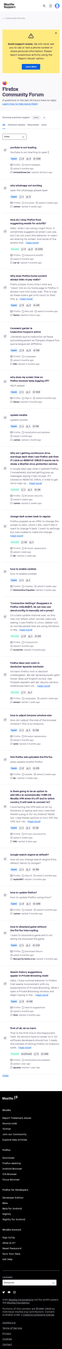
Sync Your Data (11, 1253)
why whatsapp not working (26, 185)
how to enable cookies (23, 569)
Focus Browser (11, 1179)
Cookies (29, 586)
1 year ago (35, 1067)
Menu (50, 5)
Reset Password (11, 1248)
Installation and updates (37, 432)
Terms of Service (12, 1328)
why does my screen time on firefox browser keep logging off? (29, 379)
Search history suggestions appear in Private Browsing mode (29, 974)
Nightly (6, 1214)
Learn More (31, 66)
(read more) (32, 242)
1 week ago (30, 556)
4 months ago (35, 263)
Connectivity (31, 642)
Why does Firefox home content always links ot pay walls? (28, 278)
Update (28, 774)
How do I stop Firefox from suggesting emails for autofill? (28, 221)
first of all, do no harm (23, 1028)
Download (8, 1157)
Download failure (33, 951)
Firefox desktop (11, 1163)
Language (7, 1277)
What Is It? (8, 1243)
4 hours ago (34, 315)
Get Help (7, 1259)
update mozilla (18, 415)
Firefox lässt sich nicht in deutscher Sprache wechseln (27, 665)
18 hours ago (45, 172)
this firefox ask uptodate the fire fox (31, 757)
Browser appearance (35, 548)
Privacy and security (35, 834)
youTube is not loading (23, 147)
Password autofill (34, 255)
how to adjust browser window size (31, 715)
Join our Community (14, 1134)
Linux (36, 118)
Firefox (17, 165)
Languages (30, 356)
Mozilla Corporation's (21, 1299)
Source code (9, 1123)
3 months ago (39, 879)
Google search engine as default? (29, 854)
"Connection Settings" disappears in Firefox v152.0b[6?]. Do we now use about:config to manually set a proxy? (32, 607)
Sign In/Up (8, 1237)
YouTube (9, 1292)
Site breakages (32, 165)
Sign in (28, 398)
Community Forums (15, 18)
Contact (7, 1344)
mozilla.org (8, 1322)
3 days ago (31, 841)
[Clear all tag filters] (44, 117)
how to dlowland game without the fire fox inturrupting (28, 928)
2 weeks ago (35, 206)
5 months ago (35, 402)
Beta (5, 1203)
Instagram (14, 1292)
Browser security (34, 496)
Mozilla (9, 1098)
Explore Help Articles (14, 1139)
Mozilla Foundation (18, 1302)
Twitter (6, 1128)
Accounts (29, 203)
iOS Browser (9, 1174)
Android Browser (12, 1168)
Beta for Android (12, 1208)
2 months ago (32, 364)
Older (5, 1075)
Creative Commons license (38, 1314)
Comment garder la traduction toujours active (25, 330)
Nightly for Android (13, 1219)
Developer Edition (12, 1197)
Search (44, 5)
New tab (29, 311)
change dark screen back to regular (30, 516)
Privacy (6, 1333)
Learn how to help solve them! (20, 103)
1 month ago (35, 440)
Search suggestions (35, 1007)
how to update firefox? (23, 892)
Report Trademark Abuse (16, 1118)
